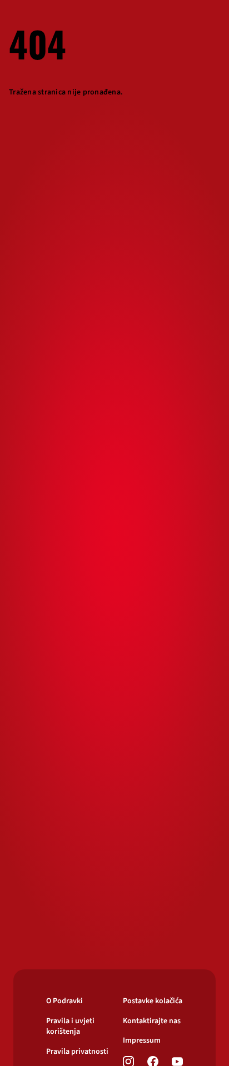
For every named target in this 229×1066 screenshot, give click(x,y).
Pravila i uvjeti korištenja (70, 1027)
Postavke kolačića (152, 1001)
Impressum (142, 1040)
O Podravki (64, 1001)
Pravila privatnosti (77, 1052)
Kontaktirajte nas (152, 1021)
